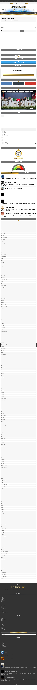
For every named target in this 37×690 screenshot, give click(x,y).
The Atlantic (2, 607)
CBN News (2, 596)
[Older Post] (36, 345)
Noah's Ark (2, 417)
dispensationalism (3, 524)
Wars (2, 511)
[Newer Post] (0, 345)
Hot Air (2, 601)
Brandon (3, 639)
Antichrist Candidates (4, 237)
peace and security (4, 553)
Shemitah (2, 463)
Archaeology (3, 243)
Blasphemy (2, 266)
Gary (2, 640)
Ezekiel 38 (2, 333)
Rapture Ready (3, 444)
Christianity (2, 281)
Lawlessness (3, 394)
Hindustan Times (3, 600)
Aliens (2, 231)
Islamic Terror (3, 377)
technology (2, 570)
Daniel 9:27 (2, 296)
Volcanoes (2, 505)
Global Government (4, 344)
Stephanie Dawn (4, 646)
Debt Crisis (2, 300)
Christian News (3, 277)
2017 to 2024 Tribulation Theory (10, 207)
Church (2, 283)
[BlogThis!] (15, 20)
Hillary (3, 643)
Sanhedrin (2, 457)
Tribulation (2, 488)
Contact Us (31, 684)
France (2, 340)
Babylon (2, 252)
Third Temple (3, 486)
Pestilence (2, 430)
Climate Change (3, 285)
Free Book (2, 622)
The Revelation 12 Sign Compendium (11, 194)
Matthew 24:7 (3, 400)
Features (34, 30)
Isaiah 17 (2, 373)
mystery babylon (3, 547)
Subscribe (18, 75)
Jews (2, 388)
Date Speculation (3, 298)
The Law (6, 176)
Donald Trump (3, 310)
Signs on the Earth (4, 467)
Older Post (34, 27)
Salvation (2, 455)
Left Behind (2, 396)
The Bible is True (3, 478)
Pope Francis (3, 434)
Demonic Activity (3, 304)
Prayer (2, 436)
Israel (2, 379)
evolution (2, 532)
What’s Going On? (3, 629)
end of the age (3, 528)
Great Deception (3, 354)
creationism (3, 522)
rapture (2, 557)
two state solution (4, 576)
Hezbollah (2, 363)
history (2, 538)
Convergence (3, 287)
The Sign (2, 627)
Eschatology (3, 327)
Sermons (2, 461)
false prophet (3, 534)
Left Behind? (3, 625)
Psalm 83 (2, 442)
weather (2, 578)
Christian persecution (4, 279)
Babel (2, 250)
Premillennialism (3, 438)
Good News (2, 350)
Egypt (2, 321)
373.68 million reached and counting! (18, 62)
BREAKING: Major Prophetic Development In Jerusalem (14, 188)
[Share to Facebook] (16, 20)
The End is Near (3, 480)
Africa (2, 229)
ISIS (1, 369)
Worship (2, 515)
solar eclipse (3, 568)
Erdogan (2, 325)
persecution (3, 555)
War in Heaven (3, 509)
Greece (2, 356)
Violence (2, 503)
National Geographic (4, 603)
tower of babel (3, 572)
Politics (2, 432)
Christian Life (3, 275)
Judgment (2, 392)
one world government (4, 551)
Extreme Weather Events (4, 331)
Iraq (1, 371)
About (2, 618)
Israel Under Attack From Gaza (10, 201)
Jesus (2, 386)
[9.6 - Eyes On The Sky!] (18, 167)
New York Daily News (4, 605)
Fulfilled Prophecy (3, 342)
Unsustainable (3, 499)
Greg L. (3, 641)
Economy (2, 319)
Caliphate (2, 273)
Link (1, 24)
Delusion (2, 302)
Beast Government (4, 256)
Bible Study (2, 260)
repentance (3, 559)
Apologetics (3, 239)
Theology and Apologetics (5, 484)
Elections (2, 323)
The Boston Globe (3, 608)
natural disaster (3, 549)
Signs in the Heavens (4, 465)
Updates (2, 628)
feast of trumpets (4, 536)
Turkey (2, 490)
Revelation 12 (3, 446)
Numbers (2, 421)
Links (1, 626)
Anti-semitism (3, 233)
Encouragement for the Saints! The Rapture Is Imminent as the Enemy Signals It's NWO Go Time (20, 213)
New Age (2, 413)
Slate (1, 606)
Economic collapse (4, 317)
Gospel (2, 352)
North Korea (3, 419)
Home (2, 617)
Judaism (2, 390)
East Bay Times (3, 597)
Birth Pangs (2, 262)
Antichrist (2, 235)
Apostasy (2, 241)
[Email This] (14, 20)
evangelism (2, 530)
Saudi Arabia (3, 459)
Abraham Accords (3, 227)
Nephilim (2, 411)
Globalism (2, 346)
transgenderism (3, 574)
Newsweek (2, 604)
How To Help (3, 624)
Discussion (2, 621)
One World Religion (3, 425)
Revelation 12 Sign (3, 448)
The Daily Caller (3, 609)
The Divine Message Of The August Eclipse (11, 182)
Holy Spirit (2, 365)
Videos (2, 501)
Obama (2, 423)
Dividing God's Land (4, 306)
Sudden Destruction (4, 469)
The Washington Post (4, 612)
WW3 (2, 507)
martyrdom (2, 545)
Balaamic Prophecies (4, 254)
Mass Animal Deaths (4, 398)
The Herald (2, 611)
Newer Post (3, 27)
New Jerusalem (3, 415)
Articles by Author (3, 619)
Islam (2, 375)
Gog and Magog (3, 348)
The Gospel (2, 482)
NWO (2, 409)
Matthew (3, 645)
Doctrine (2, 308)
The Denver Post (3, 610)
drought (2, 526)
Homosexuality (3, 367)
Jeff (2, 644)
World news (3, 513)
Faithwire (2, 598)
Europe (2, 329)
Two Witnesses (3, 492)
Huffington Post (3, 602)
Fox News (2, 599)
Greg (2, 642)
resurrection (3, 561)
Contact (2, 620)
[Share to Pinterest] (17, 20)
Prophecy (2, 440)
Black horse (3, 264)
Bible (2, 258)
